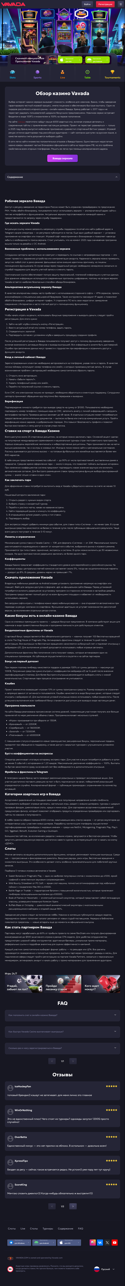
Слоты (12, 1228)
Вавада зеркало (63, 158)
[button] (121, 37)
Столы (34, 1228)
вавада (21, 121)
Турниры (48, 1228)
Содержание (65, 1228)
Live (23, 1228)
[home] (13, 4)
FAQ (80, 1228)
